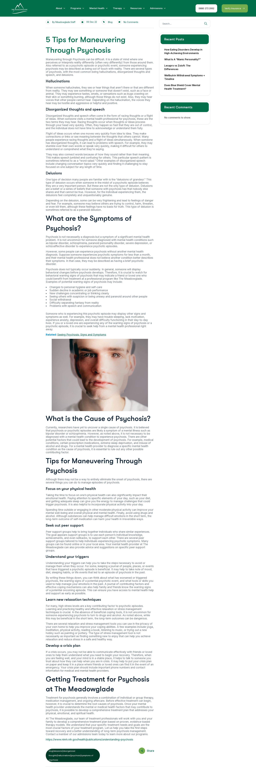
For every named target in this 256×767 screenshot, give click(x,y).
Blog (110, 22)
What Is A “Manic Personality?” (182, 59)
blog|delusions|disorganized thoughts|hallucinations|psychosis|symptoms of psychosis (71, 755)
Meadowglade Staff (65, 22)
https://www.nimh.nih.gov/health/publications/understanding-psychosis (89, 739)
